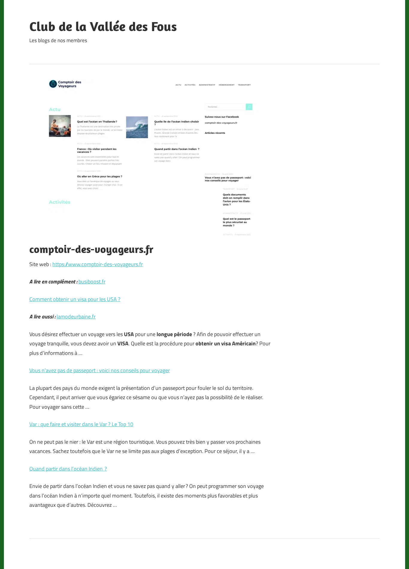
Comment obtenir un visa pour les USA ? (74, 299)
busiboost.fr (91, 281)
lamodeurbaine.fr (76, 316)
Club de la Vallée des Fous (103, 26)
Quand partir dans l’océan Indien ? (68, 469)
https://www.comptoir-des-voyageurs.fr (97, 264)
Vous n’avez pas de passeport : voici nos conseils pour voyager (99, 370)
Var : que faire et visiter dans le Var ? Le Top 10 (81, 424)
